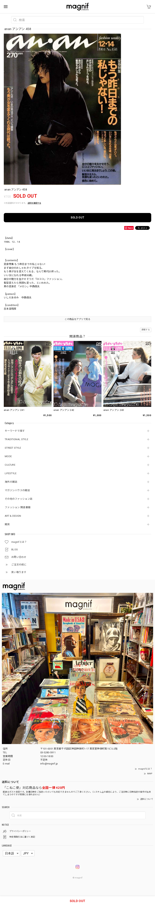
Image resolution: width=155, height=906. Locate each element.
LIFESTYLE (11, 473)
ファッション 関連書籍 (17, 507)
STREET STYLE (13, 447)
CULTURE (10, 464)
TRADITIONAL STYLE (16, 439)
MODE (8, 456)
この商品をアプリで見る (77, 319)
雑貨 (7, 524)
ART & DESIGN (13, 515)
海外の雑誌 (11, 481)
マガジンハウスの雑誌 (17, 490)
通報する (145, 329)
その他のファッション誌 (18, 498)
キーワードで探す (15, 430)
